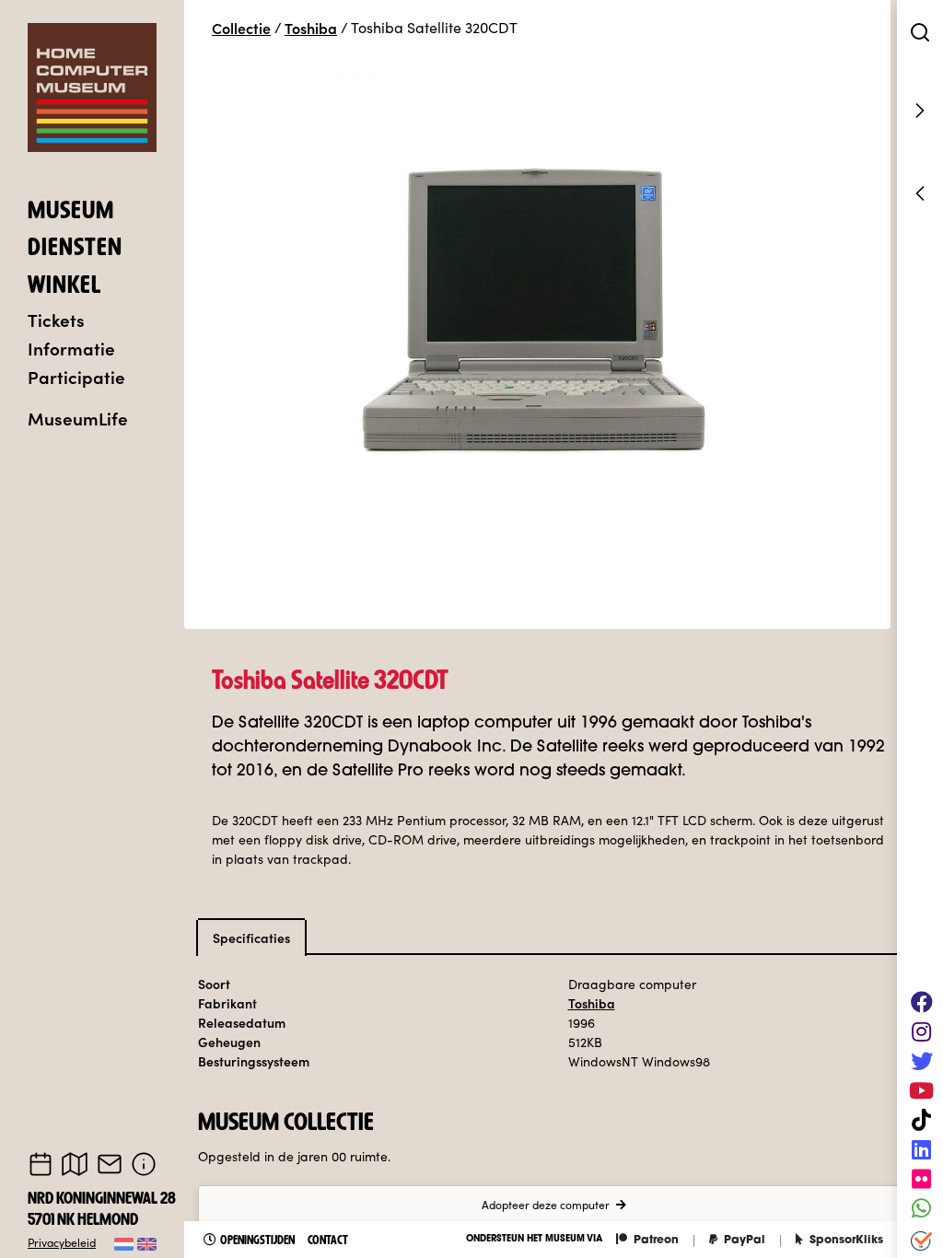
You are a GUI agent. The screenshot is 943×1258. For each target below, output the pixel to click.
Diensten (75, 249)
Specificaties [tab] (251, 937)
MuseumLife (78, 417)
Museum (71, 213)
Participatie (76, 376)
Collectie (241, 27)
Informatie (71, 347)
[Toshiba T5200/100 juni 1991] (920, 193)
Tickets (56, 319)
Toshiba (311, 27)
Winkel (64, 287)
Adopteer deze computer (546, 1204)
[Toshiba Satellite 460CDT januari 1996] (920, 110)
